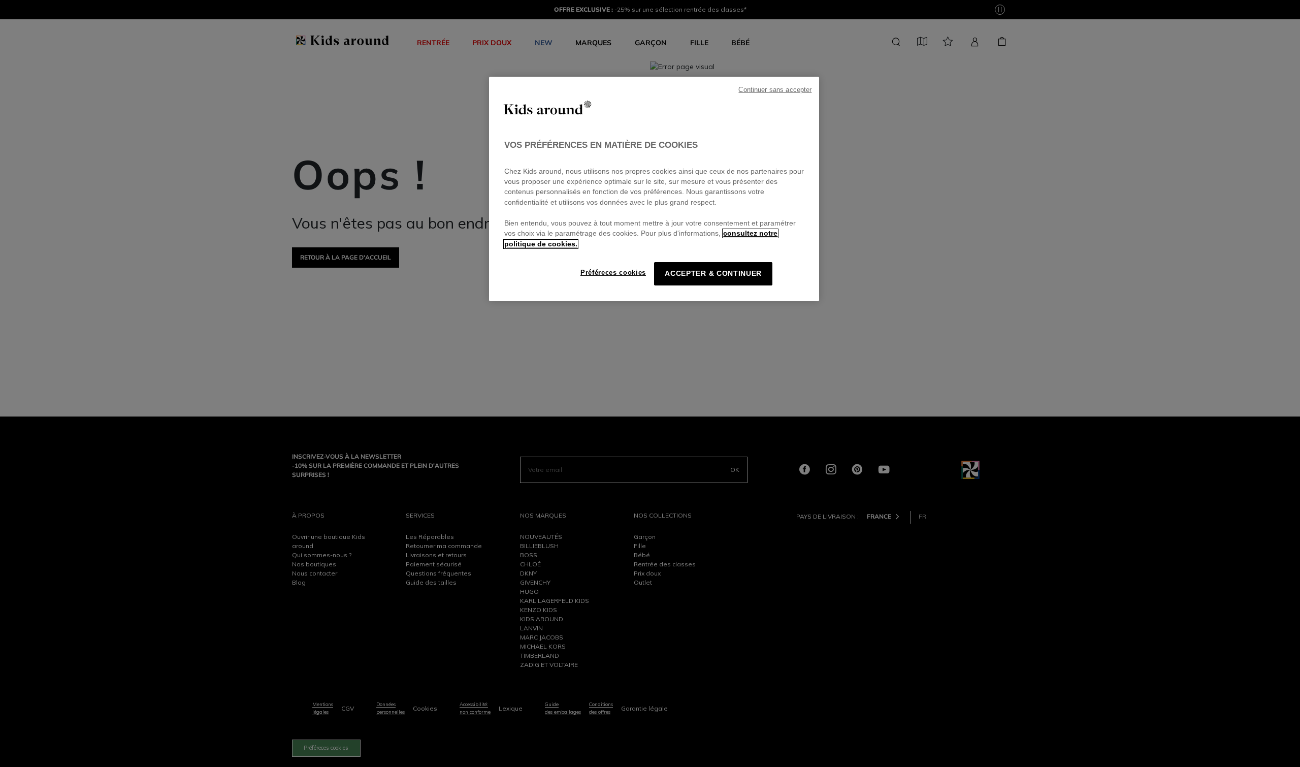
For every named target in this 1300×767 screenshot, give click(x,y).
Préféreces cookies (613, 272)
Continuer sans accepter (774, 89)
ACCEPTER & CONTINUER (713, 273)
